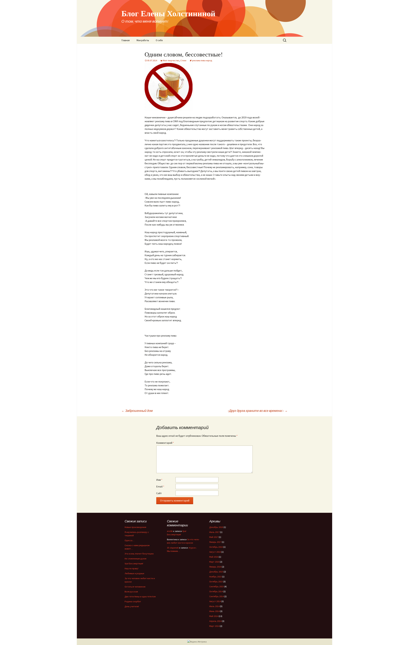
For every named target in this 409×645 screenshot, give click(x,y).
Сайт (159, 493)
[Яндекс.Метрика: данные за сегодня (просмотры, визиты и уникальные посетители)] (197, 641)
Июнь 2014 (214, 611)
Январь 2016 (215, 566)
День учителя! (132, 606)
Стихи (183, 60)
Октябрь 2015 (216, 581)
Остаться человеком (135, 586)
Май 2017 (213, 537)
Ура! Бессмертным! (134, 563)
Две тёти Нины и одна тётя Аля (140, 596)
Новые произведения (135, 527)
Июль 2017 (214, 532)
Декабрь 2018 (216, 527)
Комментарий (165, 442)
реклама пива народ (202, 60)
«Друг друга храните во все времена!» (258, 411)
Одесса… (129, 540)
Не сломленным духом (135, 558)
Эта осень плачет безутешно (139, 553)
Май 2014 (213, 616)
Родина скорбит (133, 601)
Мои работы (142, 40)
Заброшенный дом (137, 411)
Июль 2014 (214, 606)
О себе (159, 40)
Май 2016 (213, 556)
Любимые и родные (134, 573)
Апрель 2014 (215, 621)
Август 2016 (215, 551)
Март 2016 (214, 561)
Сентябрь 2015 (216, 586)
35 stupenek (173, 547)
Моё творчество (171, 60)
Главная (125, 40)
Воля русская (131, 591)
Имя (159, 479)
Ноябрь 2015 (215, 576)
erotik (170, 531)
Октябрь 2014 (216, 591)
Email (160, 486)
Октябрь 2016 (216, 546)
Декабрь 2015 (216, 571)
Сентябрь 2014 (216, 596)
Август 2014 (215, 601)
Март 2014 (214, 626)
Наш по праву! (131, 568)
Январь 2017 (215, 542)
